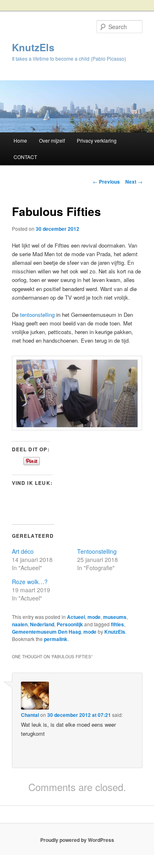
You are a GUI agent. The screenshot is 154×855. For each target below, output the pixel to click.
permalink (55, 639)
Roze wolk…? (30, 582)
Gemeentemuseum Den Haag (46, 631)
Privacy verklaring (97, 140)
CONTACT (25, 156)
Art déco (23, 551)
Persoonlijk (70, 624)
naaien (20, 624)
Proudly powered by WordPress (77, 840)
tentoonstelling (37, 314)
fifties (117, 624)
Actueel (76, 617)
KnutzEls (33, 47)
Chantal (30, 715)
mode (94, 617)
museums (114, 617)
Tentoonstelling (97, 551)
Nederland (42, 624)
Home (20, 140)
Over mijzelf (52, 140)
